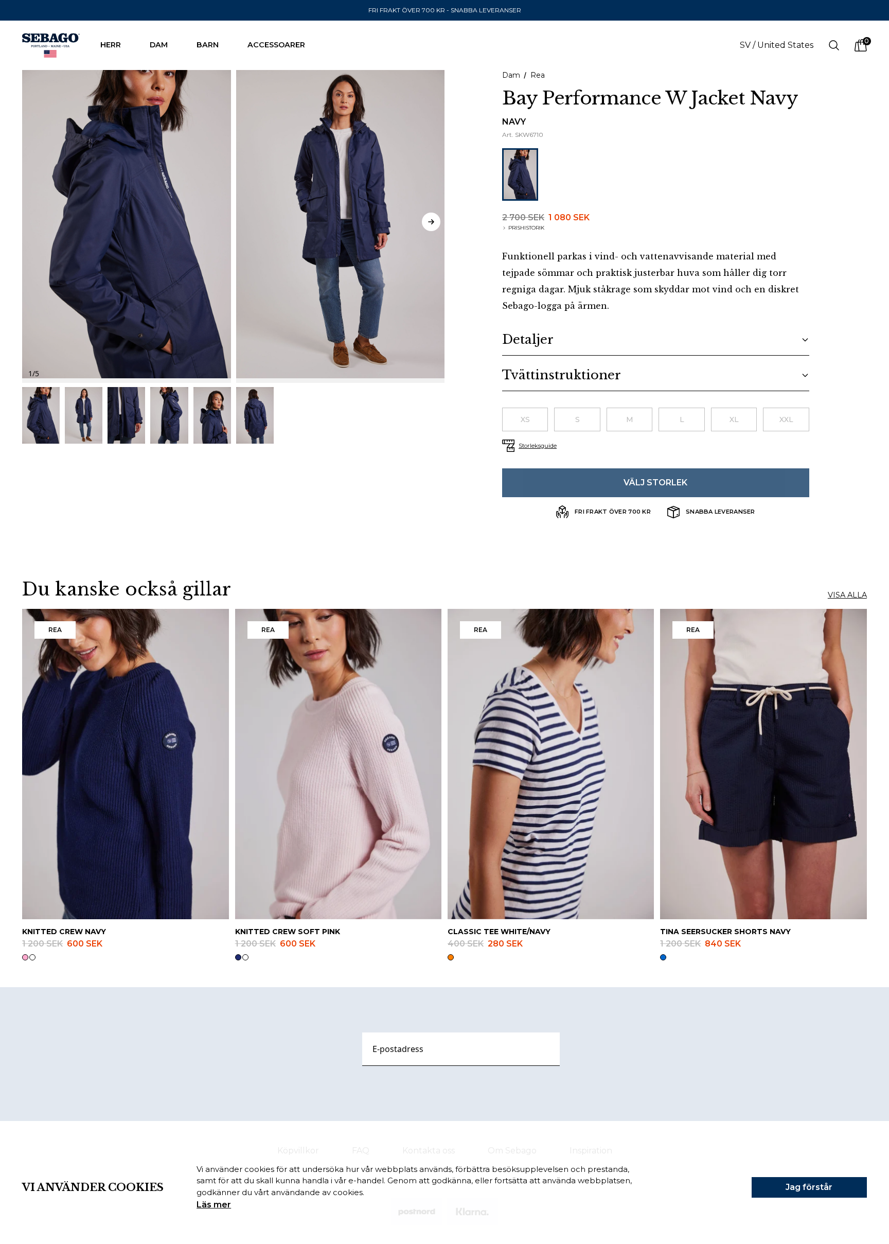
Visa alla (847, 595)
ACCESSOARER (276, 44)
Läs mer (214, 1205)
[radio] (525, 419)
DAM (159, 44)
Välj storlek (655, 482)
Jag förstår (809, 1187)
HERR (110, 44)
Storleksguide (538, 445)
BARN (208, 44)
